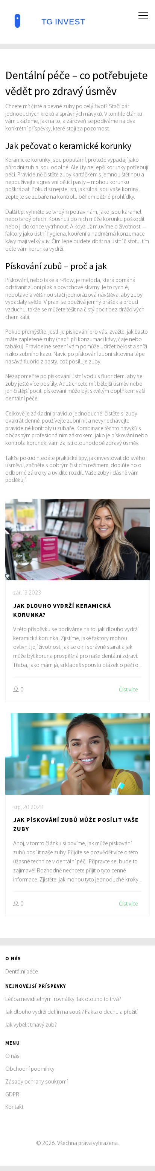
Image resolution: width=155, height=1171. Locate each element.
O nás (12, 1056)
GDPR (12, 1094)
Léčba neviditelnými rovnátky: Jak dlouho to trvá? (63, 999)
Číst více (128, 689)
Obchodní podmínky (30, 1068)
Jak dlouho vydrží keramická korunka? (62, 610)
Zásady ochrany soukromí (36, 1081)
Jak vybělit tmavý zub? (31, 1024)
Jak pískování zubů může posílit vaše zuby (76, 824)
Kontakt (14, 1107)
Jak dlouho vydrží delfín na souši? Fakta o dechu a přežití (71, 1012)
